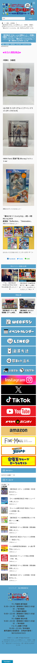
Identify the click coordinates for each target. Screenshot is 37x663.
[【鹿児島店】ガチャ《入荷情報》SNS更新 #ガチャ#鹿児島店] (4, 491)
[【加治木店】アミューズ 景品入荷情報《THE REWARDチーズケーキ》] (4, 558)
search (30, 18)
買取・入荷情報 (5, 44)
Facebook (12, 259)
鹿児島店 (13, 44)
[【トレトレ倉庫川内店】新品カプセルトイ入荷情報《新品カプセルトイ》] (4, 510)
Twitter (20, 259)
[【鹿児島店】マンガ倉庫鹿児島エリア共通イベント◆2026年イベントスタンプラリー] (4, 519)
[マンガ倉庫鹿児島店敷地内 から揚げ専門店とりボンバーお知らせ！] (4, 548)
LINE (28, 259)
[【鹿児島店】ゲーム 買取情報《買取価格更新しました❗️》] (4, 567)
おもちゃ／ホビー (27, 44)
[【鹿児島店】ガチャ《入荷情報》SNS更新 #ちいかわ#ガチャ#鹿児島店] (4, 577)
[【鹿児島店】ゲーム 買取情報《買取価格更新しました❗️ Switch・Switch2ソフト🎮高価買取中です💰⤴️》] (4, 529)
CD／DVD (18, 44)
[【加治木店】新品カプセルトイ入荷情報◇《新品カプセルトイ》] (4, 538)
